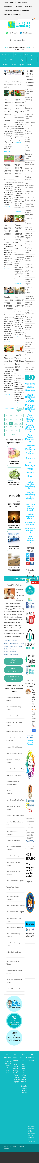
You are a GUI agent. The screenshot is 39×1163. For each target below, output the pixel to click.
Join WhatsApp (13, 33)
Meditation (31, 60)
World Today (28, 6)
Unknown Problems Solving (30, 449)
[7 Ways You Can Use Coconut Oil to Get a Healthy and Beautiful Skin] (19, 221)
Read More (7, 151)
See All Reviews (30, 736)
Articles (29, 65)
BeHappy (5, 65)
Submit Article (13, 661)
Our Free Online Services (30, 387)
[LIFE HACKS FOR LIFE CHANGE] (14, 509)
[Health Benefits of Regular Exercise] (9, 221)
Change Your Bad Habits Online (29, 116)
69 (20, 423)
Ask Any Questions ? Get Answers (29, 353)
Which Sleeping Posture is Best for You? (19, 171)
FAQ (7, 1072)
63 (11, 419)
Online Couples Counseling (14, 731)
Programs (8, 1063)
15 (19, 412)
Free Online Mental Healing (15, 769)
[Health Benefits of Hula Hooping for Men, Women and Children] (9, 96)
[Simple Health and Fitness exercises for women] (9, 293)
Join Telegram (27, 33)
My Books (7, 641)
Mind (14, 65)
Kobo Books (13, 646)
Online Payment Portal (30, 516)
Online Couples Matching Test (30, 485)
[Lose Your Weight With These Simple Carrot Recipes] (19, 351)
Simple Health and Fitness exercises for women (8, 303)
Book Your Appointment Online (29, 91)
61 (21, 415)
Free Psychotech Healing (14, 753)
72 (16, 427)
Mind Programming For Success (29, 185)
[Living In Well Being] (19, 26)
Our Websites (8, 6)
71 (11, 427)
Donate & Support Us (30, 531)
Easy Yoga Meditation (13, 840)
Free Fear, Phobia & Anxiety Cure (29, 213)
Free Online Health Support (15, 880)
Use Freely (16, 10)
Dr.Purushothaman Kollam (30, 840)
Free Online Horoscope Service (28, 328)
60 (17, 415)
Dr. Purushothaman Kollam (34, 698)
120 (7, 434)
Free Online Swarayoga (13, 856)
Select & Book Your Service (15, 989)
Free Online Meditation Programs (28, 236)
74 (6, 431)
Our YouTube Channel (23, 1075)
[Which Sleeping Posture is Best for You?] (19, 161)
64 (16, 419)
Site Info (12, 2)
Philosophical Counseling (30, 408)
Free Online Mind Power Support (28, 305)
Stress (12, 60)
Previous (19, 408)
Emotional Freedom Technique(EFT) (30, 177)
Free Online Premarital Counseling (28, 131)
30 (6, 415)
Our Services (18, 6)
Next (13, 434)
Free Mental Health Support (15, 912)
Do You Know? (21, 2)
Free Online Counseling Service (28, 100)
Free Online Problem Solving (15, 905)
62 (6, 419)
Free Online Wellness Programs (28, 282)
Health (4, 60)
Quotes (22, 65)
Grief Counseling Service (30, 398)
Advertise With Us (30, 523)
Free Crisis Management (30, 418)
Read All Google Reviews (30, 742)
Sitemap (22, 1146)
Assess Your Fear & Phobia (15, 815)
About (7, 1070)
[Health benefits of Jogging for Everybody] (19, 293)
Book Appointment (13, 670)
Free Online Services (15, 1066)
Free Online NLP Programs (14, 927)
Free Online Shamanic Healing (28, 250)
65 (20, 419)
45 (11, 415)
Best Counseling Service (14, 716)
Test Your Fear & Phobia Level (30, 507)
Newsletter (8, 1061)
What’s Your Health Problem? (29, 273)
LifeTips (21, 60)
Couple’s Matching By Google (30, 495)
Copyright (16, 1081)
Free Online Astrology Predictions (28, 319)
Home (6, 2)
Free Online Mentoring (30, 438)
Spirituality (7, 10)
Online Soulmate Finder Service (29, 336)
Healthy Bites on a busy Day (8, 358)
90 (12, 431)
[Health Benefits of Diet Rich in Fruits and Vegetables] (19, 96)
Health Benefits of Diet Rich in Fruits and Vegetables (19, 106)
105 (17, 431)
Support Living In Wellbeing (24, 1086)
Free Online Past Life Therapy (28, 344)
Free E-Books (14, 654)
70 (6, 427)
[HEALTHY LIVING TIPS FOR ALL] (14, 488)
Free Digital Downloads (30, 540)
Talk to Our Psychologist (14, 775)
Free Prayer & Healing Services (29, 259)
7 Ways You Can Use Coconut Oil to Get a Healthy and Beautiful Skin (19, 237)
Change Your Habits (13, 678)
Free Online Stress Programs (28, 221)
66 (6, 423)
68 (16, 423)
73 (20, 427)
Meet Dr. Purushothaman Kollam (30, 361)
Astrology (16, 1071)
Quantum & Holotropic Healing (28, 156)
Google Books (14, 643)
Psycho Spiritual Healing (14, 747)
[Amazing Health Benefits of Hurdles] (9, 161)
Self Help (18, 55)
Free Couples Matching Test (15, 800)
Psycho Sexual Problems (30, 428)
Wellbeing (28, 55)
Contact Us (16, 14)
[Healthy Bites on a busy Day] (9, 351)
